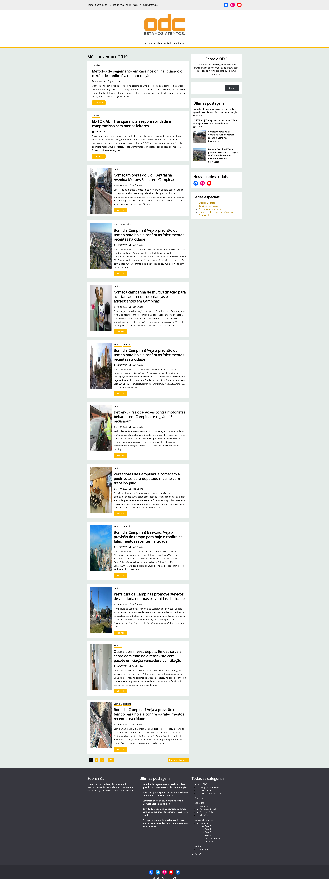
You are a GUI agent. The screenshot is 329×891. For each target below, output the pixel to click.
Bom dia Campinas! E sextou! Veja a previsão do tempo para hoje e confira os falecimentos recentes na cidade (148, 536)
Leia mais (100, 103)
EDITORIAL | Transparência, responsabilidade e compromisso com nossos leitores (131, 123)
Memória (204, 815)
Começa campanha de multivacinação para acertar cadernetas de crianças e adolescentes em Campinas (150, 296)
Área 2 (208, 829)
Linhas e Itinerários (204, 820)
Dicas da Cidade (207, 812)
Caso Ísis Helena (208, 790)
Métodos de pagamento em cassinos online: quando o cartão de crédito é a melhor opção (137, 73)
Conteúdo (199, 802)
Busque (232, 88)
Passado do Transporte (210, 209)
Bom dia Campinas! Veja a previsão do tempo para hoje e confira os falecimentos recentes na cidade (149, 234)
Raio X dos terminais (208, 206)
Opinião (198, 854)
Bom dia (118, 224)
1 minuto (204, 849)
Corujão (209, 841)
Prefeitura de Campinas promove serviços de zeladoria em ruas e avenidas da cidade (149, 596)
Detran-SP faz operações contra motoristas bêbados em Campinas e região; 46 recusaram (149, 416)
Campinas (204, 823)
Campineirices (207, 806)
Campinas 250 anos (209, 787)
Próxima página (178, 760)
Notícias (96, 65)
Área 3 (208, 832)
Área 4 (208, 835)
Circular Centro (212, 838)
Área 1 (208, 826)
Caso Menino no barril (210, 793)
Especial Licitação (207, 202)
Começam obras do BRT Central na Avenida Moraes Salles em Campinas (144, 177)
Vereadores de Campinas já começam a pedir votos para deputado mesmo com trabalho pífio (147, 478)
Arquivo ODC (201, 784)
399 (110, 760)
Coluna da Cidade (208, 809)
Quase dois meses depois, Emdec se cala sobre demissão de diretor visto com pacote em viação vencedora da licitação (147, 656)
